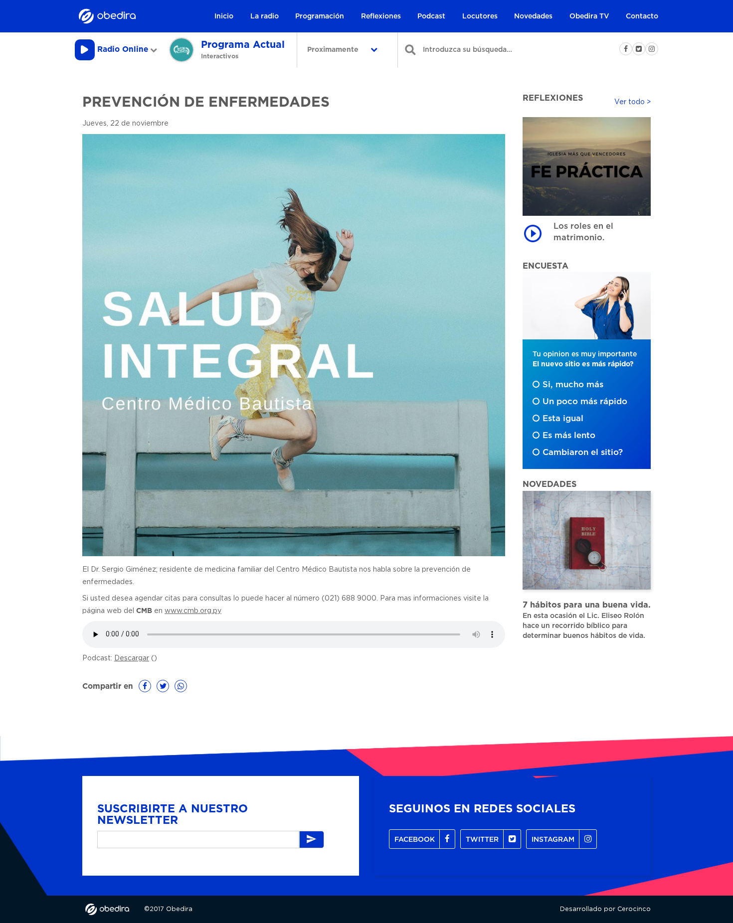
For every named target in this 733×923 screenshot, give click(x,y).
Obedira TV (589, 16)
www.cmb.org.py (193, 611)
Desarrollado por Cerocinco (605, 909)
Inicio (223, 16)
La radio (264, 16)
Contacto (642, 16)
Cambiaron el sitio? (583, 453)
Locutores (480, 16)
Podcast (431, 16)
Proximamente (334, 49)
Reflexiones (381, 16)
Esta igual (563, 419)
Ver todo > (632, 102)
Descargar (131, 658)
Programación (319, 16)
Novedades (533, 16)
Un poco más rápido (585, 402)
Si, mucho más (573, 385)
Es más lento (569, 436)
